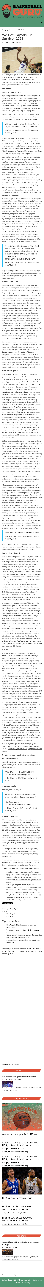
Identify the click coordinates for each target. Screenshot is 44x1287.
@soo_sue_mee (14, 802)
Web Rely (27, 1283)
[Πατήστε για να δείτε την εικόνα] (22, 60)
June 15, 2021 (11, 810)
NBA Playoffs (11, 914)
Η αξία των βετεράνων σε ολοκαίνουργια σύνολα (17, 1208)
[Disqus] (22, 981)
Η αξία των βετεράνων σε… (18, 1198)
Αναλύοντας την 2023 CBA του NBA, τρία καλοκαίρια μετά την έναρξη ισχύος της (20, 1145)
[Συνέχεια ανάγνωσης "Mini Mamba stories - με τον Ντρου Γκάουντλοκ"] (22, 1084)
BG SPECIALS (22, 1070)
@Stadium (9, 259)
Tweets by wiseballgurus (10, 1275)
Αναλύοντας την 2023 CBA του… (21, 1134)
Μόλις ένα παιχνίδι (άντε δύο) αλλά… (19, 938)
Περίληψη (9, 916)
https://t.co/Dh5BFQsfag (28, 532)
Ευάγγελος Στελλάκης (13, 1079)
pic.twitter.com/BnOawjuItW (17, 774)
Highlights (7, 1152)
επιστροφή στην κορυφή (10, 1064)
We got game (14, 909)
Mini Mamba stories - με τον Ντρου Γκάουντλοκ (19, 1077)
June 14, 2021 (11, 132)
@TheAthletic (11, 256)
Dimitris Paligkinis (12, 1247)
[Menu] (41, 22)
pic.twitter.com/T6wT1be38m (18, 804)
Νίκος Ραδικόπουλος (13, 42)
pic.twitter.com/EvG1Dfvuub (24, 126)
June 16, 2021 (11, 265)
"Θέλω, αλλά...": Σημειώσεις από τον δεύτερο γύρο (24, 935)
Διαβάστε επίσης (22, 1098)
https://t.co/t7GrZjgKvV (24, 259)
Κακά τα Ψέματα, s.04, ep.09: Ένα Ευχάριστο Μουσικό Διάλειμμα (20, 1243)
